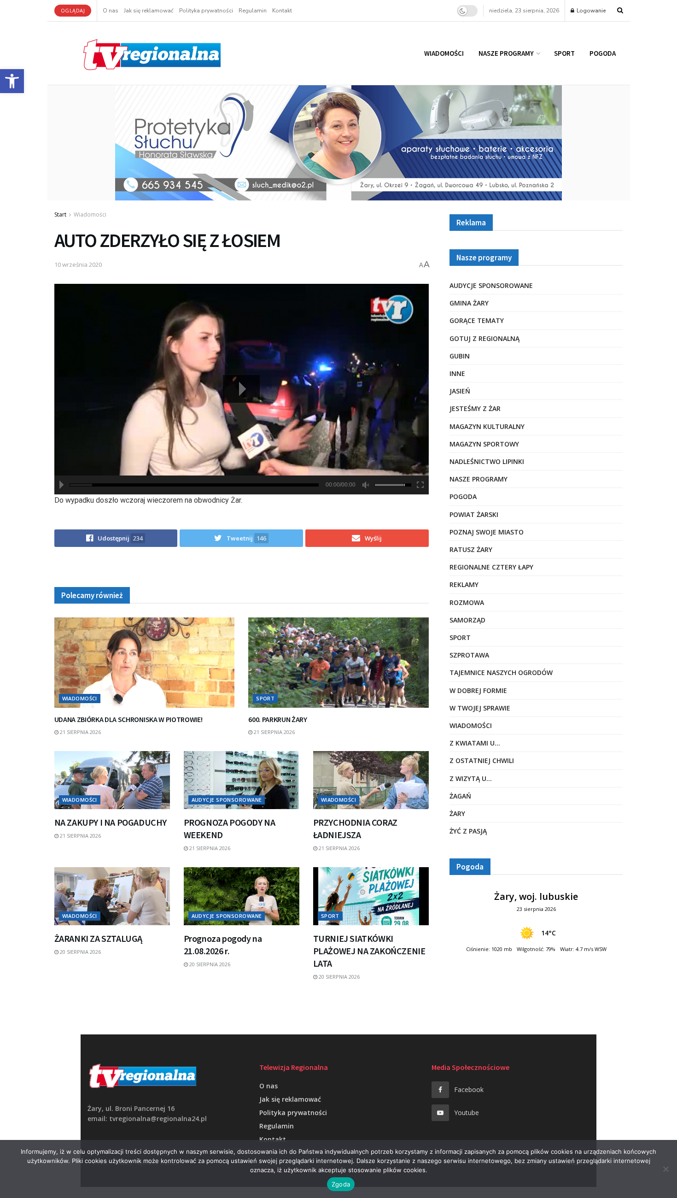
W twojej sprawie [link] (479, 708)
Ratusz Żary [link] (470, 549)
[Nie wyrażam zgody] (665, 1169)
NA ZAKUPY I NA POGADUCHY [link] (110, 822)
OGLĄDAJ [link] (73, 10)
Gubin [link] (459, 356)
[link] (12, 81)
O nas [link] (110, 10)
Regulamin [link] (253, 10)
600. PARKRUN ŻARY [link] (277, 719)
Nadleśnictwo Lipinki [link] (486, 461)
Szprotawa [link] (469, 655)
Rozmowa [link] (466, 602)
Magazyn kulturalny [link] (487, 426)
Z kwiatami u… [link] (474, 743)
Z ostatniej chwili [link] (481, 760)
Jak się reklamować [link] (149, 10)
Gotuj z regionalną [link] (484, 338)
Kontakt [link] (282, 10)
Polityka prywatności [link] (206, 10)
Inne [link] (457, 373)
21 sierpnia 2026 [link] (79, 731)
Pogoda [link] (602, 53)
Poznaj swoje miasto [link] (486, 532)
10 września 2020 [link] (78, 264)
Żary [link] (457, 813)
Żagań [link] (460, 796)
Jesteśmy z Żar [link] (475, 408)
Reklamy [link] (464, 584)
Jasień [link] (459, 391)
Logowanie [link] (590, 10)
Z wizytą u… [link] (470, 778)
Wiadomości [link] (444, 53)
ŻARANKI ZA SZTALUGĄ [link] (98, 938)
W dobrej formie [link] (478, 690)
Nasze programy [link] (506, 53)
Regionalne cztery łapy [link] (491, 567)
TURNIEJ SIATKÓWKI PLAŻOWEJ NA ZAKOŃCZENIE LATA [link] (369, 951)
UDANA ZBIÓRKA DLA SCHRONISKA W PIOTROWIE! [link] (128, 719)
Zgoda (341, 1184)
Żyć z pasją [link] (468, 831)
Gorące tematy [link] (476, 320)
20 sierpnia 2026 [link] (79, 951)
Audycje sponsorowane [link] (227, 799)
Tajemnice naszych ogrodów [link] (501, 672)
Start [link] (60, 214)
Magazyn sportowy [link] (484, 444)
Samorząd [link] (467, 620)
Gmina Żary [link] (469, 303)
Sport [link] (564, 53)
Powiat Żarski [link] (473, 514)
